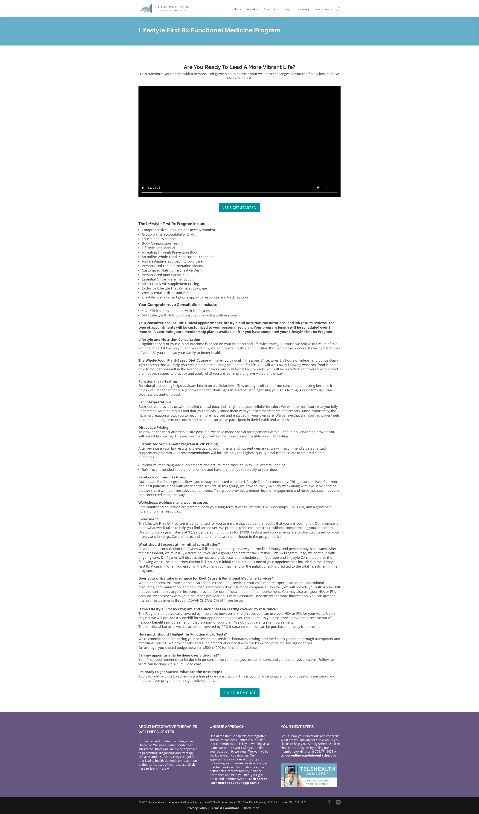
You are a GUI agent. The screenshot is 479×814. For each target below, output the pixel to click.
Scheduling (322, 9)
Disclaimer (251, 808)
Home (238, 9)
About (251, 9)
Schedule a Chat (239, 693)
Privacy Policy (197, 808)
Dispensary (302, 9)
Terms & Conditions (225, 808)
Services (269, 9)
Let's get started (239, 207)
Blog (286, 9)
